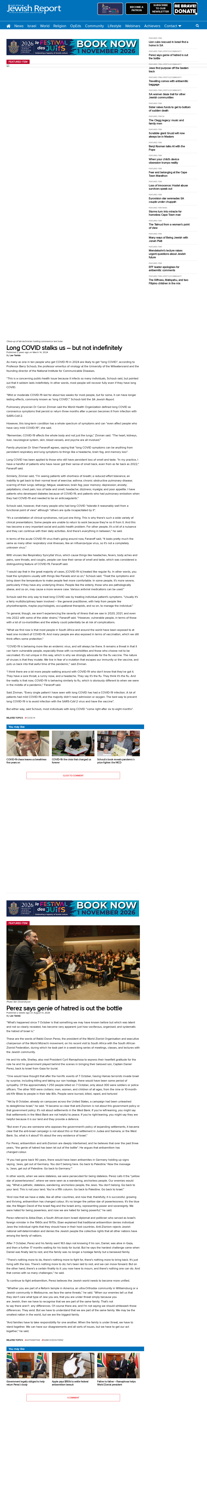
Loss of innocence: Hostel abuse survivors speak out (168, 187)
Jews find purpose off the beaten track (168, 69)
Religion (59, 25)
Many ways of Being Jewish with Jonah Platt (168, 239)
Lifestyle (114, 25)
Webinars (132, 25)
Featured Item (155, 38)
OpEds (75, 25)
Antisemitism (33, 1340)
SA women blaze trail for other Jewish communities (167, 96)
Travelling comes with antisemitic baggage (168, 82)
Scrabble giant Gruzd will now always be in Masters (167, 135)
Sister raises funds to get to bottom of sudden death (170, 108)
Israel (31, 25)
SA (163, 116)
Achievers (152, 25)
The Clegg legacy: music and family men (166, 122)
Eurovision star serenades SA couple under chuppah (166, 200)
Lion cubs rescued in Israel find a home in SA (168, 43)
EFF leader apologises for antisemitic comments (164, 268)
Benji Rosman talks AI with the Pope (167, 148)
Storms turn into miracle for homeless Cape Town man (165, 213)
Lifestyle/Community (172, 51)
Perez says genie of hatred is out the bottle (168, 56)
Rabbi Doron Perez (53, 1340)
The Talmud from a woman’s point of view (169, 226)
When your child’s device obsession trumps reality (164, 161)
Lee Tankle (15, 355)
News (19, 25)
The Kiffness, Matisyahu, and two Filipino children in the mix (168, 281)
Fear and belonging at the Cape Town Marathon (168, 174)
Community (94, 25)
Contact (170, 25)
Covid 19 (30, 718)
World (44, 25)
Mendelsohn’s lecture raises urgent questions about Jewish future (167, 254)
